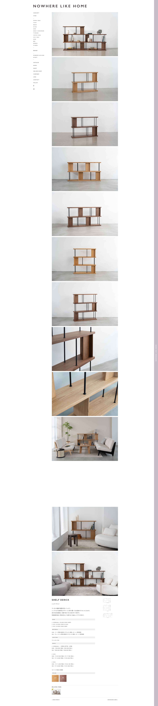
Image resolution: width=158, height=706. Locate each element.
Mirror (35, 43)
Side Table (36, 37)
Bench (35, 24)
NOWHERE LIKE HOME (38, 55)
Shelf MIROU (56, 699)
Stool (35, 26)
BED (34, 41)
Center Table (37, 35)
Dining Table (37, 20)
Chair (35, 22)
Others (35, 45)
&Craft (35, 57)
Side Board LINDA (112, 699)
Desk (34, 39)
